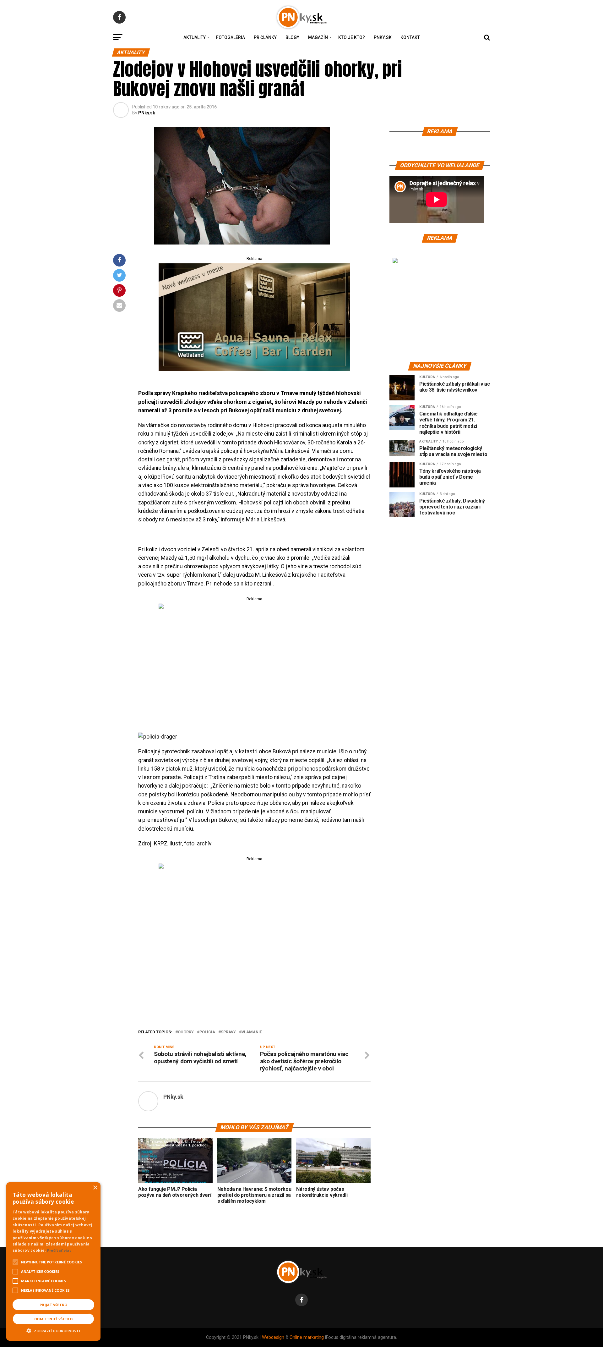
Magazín (318, 37)
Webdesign (273, 1337)
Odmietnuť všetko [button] (53, 1319)
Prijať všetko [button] (53, 1304)
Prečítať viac (59, 1250)
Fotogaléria (230, 37)
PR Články (265, 37)
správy (228, 1032)
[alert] (53, 1261)
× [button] (95, 1187)
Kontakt (410, 37)
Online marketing (307, 1337)
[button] (53, 1330)
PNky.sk (383, 37)
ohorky (186, 1032)
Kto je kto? (351, 37)
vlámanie (252, 1032)
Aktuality (194, 37)
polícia (207, 1032)
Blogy (292, 37)
